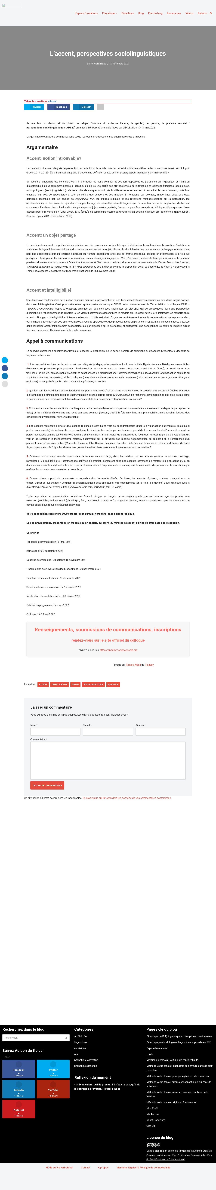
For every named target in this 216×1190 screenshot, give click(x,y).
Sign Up (150, 1125)
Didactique (128, 13)
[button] (116, 13)
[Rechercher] (211, 13)
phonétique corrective (86, 1060)
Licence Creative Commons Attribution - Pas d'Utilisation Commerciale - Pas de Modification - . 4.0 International (179, 1155)
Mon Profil (152, 1108)
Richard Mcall (133, 664)
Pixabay (149, 664)
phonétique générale (85, 1065)
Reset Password (155, 1120)
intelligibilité (59, 684)
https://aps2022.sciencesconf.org (118, 650)
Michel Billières (98, 63)
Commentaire (38, 739)
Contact (85, 1167)
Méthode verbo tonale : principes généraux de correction (177, 1076)
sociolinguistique (93, 684)
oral (76, 1054)
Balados (202, 13)
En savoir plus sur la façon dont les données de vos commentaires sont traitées (127, 798)
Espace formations (86, 13)
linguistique (80, 1042)
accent (43, 684)
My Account (152, 1114)
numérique (80, 1048)
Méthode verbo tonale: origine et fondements (171, 1102)
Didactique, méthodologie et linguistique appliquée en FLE (178, 1042)
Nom (33, 725)
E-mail (87, 725)
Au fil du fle (80, 1036)
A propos (103, 1167)
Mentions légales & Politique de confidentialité (172, 1060)
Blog (141, 13)
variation (113, 684)
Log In (149, 1054)
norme (75, 684)
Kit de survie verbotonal (59, 1167)
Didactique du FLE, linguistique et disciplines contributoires (179, 1036)
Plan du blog (155, 13)
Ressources (174, 13)
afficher (52, 101)
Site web (140, 725)
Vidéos (189, 13)
